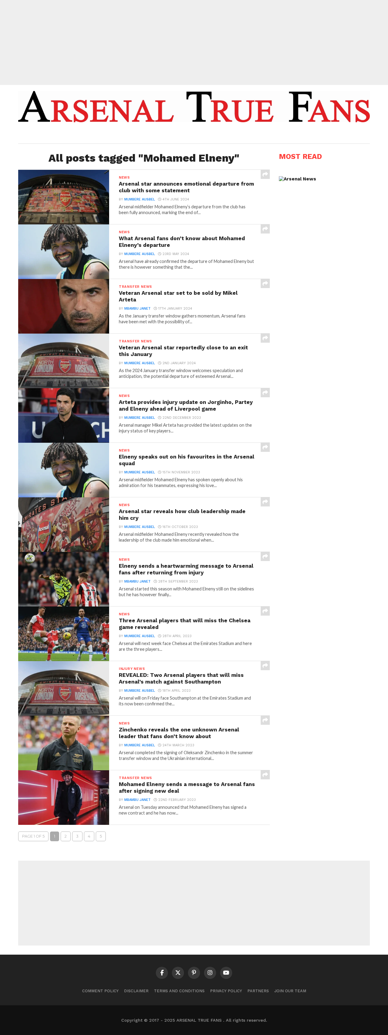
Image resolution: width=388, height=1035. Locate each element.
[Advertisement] (194, 42)
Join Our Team (290, 991)
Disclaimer (136, 991)
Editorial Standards (191, 134)
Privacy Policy (226, 991)
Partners (258, 991)
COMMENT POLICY (100, 991)
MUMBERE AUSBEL (139, 199)
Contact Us (237, 134)
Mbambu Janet (137, 309)
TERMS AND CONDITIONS (179, 991)
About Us (148, 134)
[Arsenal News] (297, 179)
